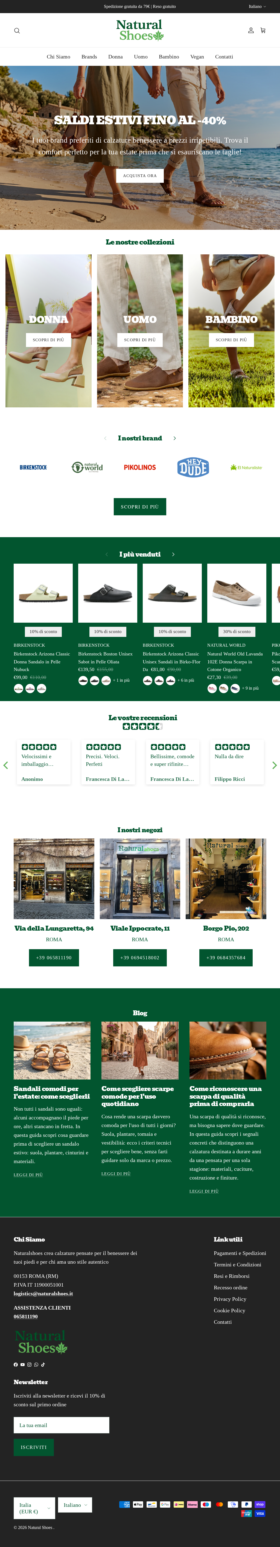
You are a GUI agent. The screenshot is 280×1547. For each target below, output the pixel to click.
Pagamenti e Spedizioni (240, 1253)
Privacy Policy (230, 1299)
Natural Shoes (40, 1527)
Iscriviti (34, 1447)
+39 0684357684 (226, 957)
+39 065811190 (54, 957)
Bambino (169, 57)
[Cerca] (17, 30)
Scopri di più (140, 506)
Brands (89, 57)
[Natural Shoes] (140, 30)
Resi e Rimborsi (232, 1276)
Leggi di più (28, 1175)
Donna (115, 57)
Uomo (141, 57)
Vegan (197, 57)
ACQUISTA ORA (140, 175)
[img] (143, 726)
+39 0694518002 (139, 957)
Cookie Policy (229, 1310)
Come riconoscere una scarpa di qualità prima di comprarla (225, 1096)
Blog (140, 1013)
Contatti (224, 57)
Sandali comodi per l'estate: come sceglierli (52, 1092)
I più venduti (139, 554)
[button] (7, 765)
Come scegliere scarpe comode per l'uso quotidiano (137, 1096)
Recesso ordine (230, 1287)
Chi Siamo (58, 57)
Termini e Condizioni (237, 1264)
